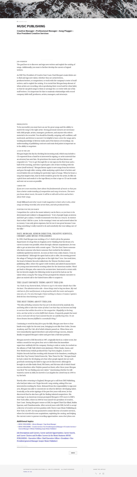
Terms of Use (27, 471)
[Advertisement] (47, 48)
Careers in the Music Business (53, 436)
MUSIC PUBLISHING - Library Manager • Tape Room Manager (37, 424)
